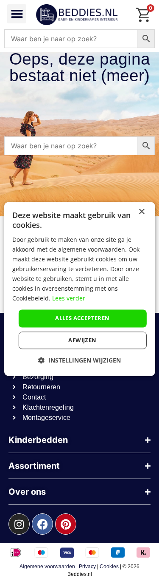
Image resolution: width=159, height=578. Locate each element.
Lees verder (68, 299)
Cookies (109, 567)
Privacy (87, 567)
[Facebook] (42, 524)
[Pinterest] (65, 524)
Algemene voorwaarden (47, 567)
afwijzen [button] (82, 340)
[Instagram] (19, 524)
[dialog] (79, 289)
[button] (16, 13)
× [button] (141, 212)
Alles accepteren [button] (82, 318)
